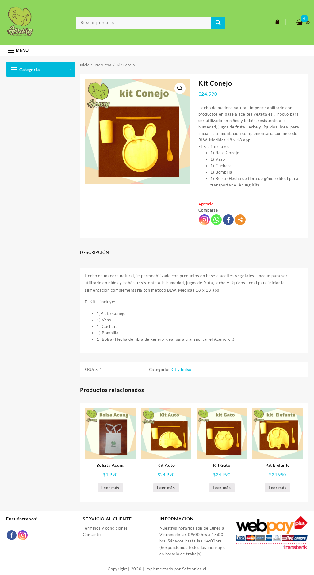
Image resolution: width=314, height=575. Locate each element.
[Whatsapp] (216, 219)
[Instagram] (23, 535)
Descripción (94, 252)
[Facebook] (228, 219)
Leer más (110, 487)
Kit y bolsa (180, 369)
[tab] (96, 253)
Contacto (92, 534)
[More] (240, 219)
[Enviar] (218, 23)
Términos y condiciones (105, 528)
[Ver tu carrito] (297, 22)
